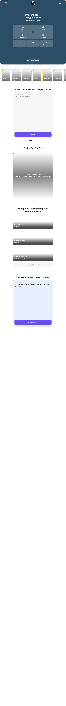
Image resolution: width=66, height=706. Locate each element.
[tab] (31, 140)
